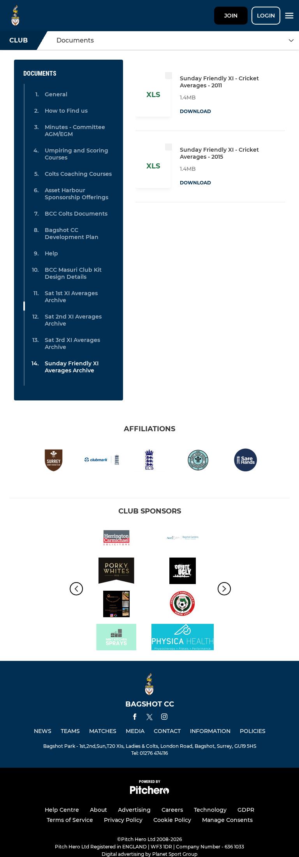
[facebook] (135, 718)
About (98, 809)
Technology (210, 809)
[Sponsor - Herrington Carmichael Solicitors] (116, 539)
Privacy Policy (123, 819)
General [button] (56, 94)
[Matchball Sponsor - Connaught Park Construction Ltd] (116, 605)
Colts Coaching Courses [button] (78, 173)
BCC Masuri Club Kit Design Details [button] (73, 273)
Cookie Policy (172, 819)
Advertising (134, 809)
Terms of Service (70, 819)
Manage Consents (227, 819)
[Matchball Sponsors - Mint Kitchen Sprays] (116, 638)
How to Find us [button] (66, 110)
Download (195, 111)
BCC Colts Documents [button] (76, 213)
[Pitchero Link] (149, 792)
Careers (172, 809)
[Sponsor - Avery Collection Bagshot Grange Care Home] (182, 539)
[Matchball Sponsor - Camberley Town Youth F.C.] (182, 605)
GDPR (245, 809)
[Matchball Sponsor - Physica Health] (182, 638)
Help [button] (51, 253)
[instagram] (164, 718)
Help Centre (62, 809)
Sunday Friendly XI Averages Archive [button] (71, 367)
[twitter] (149, 718)
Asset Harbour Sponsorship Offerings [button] (76, 194)
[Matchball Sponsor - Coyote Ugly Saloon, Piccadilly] (182, 572)
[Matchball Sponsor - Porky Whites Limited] (116, 572)
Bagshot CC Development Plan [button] (71, 234)
